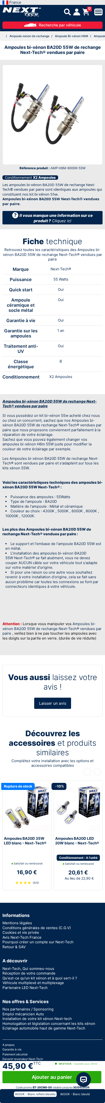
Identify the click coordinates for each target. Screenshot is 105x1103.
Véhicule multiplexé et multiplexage (33, 982)
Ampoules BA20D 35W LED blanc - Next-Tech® (25, 841)
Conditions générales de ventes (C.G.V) (36, 927)
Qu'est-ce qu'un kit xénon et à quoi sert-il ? (39, 978)
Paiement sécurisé (15, 1054)
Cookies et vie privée (20, 932)
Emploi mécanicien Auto (23, 1014)
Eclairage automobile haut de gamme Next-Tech (43, 1028)
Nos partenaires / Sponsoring (27, 1009)
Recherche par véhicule (60, 25)
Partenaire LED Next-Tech (25, 987)
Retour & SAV (14, 947)
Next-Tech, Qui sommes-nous (28, 968)
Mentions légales (17, 923)
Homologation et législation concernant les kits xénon (48, 1023)
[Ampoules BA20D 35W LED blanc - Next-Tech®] (27, 808)
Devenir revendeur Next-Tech (22, 1059)
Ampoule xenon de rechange (29, 36)
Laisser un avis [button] (52, 703)
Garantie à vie (11, 1049)
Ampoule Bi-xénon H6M (71, 36)
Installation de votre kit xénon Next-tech (37, 1018)
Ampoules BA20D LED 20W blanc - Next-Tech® (77, 841)
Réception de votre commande (28, 973)
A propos (8, 1045)
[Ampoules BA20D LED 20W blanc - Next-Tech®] (78, 808)
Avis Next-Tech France (22, 937)
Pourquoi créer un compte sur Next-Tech (38, 942)
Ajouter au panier (52, 1077)
